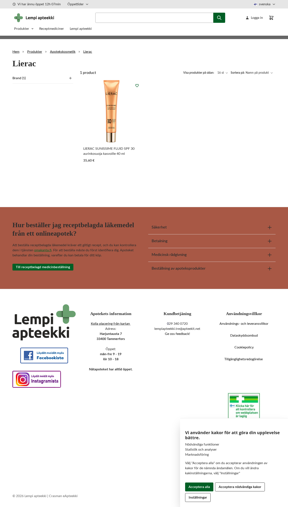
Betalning (159, 241)
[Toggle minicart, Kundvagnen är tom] (271, 17)
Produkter (21, 28)
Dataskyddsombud (244, 335)
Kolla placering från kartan (111, 323)
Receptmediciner (52, 28)
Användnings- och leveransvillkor (243, 323)
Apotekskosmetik (62, 51)
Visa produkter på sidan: (199, 72)
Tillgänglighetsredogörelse (244, 359)
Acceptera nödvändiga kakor (240, 487)
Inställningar (198, 497)
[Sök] (219, 18)
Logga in (257, 17)
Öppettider (75, 4)
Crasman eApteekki (63, 496)
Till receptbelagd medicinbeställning (43, 267)
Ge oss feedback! (177, 334)
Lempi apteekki (81, 28)
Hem (15, 51)
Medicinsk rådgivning (169, 255)
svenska (265, 4)
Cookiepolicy (244, 347)
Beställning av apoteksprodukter (179, 268)
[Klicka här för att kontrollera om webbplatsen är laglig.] (244, 406)
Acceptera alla (199, 487)
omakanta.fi (42, 250)
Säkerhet (159, 227)
